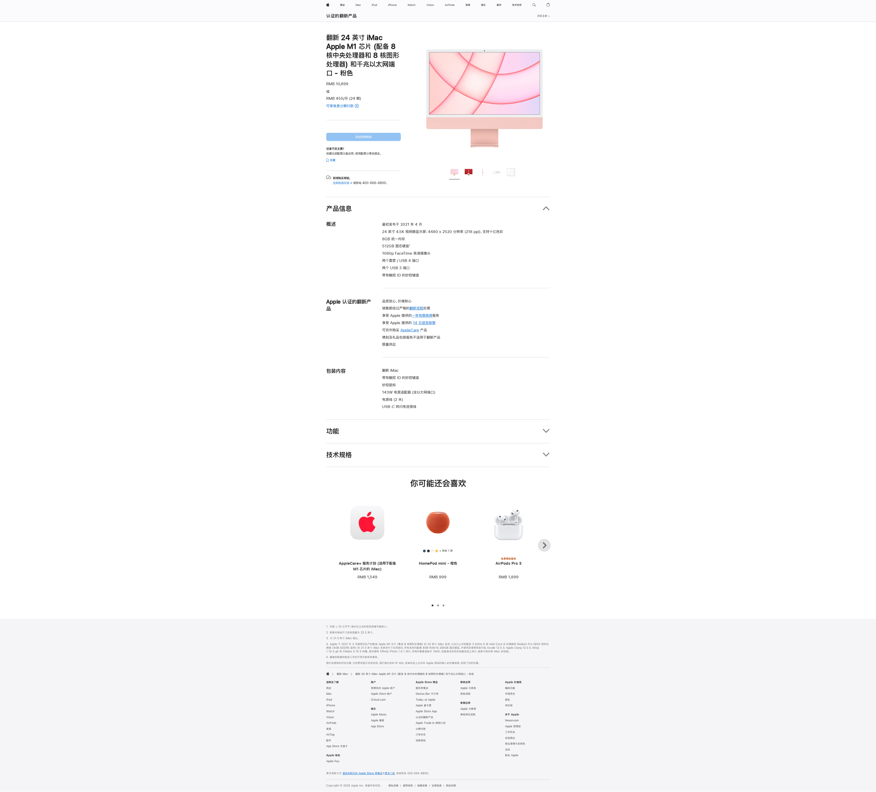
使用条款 (408, 785)
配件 (328, 740)
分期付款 (421, 729)
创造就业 (510, 738)
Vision (330, 717)
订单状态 (421, 734)
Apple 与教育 (468, 708)
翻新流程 (416, 308)
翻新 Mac (342, 674)
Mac (329, 693)
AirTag (330, 734)
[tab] (454, 173)
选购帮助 (421, 740)
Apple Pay (332, 761)
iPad (329, 699)
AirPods (331, 723)
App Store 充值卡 (337, 746)
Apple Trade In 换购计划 (431, 723)
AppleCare (409, 330)
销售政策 (422, 785)
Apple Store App (426, 711)
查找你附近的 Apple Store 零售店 (362, 773)
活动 (507, 749)
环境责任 (510, 693)
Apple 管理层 (513, 726)
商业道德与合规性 (515, 743)
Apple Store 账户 (381, 693)
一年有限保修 (422, 315)
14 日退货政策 (424, 323)
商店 (328, 688)
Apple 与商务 (468, 688)
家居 (328, 729)
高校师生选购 (467, 714)
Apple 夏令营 (423, 705)
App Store (377, 726)
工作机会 (510, 732)
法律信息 (437, 785)
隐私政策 (393, 785)
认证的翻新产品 (341, 15)
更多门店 (390, 773)
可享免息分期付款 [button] (345, 106)
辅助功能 (510, 688)
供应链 (509, 705)
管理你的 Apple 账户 (383, 688)
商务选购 (465, 693)
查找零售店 (422, 688)
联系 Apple (511, 755)
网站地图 (451, 785)
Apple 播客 (377, 720)
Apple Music (379, 714)
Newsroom (512, 720)
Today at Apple (425, 699)
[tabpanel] (484, 98)
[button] (534, 5)
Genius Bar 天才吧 (427, 693)
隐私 (507, 699)
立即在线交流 (342, 183)
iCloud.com (378, 699)
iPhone (330, 705)
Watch (330, 711)
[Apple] (327, 674)
